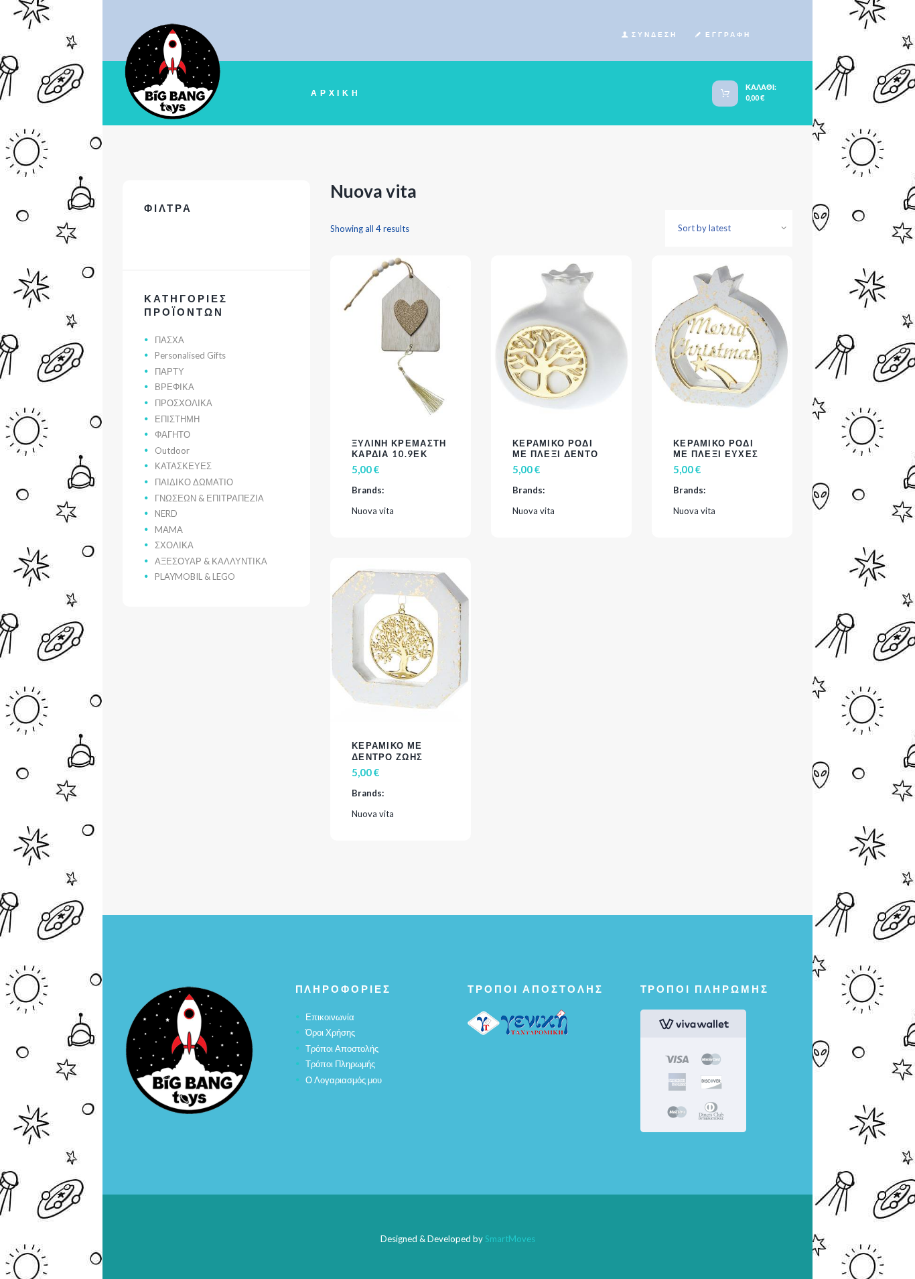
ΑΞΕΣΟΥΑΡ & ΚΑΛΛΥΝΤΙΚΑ (211, 561)
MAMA (169, 529)
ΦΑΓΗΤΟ (172, 434)
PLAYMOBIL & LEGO (195, 576)
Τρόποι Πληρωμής (340, 1063)
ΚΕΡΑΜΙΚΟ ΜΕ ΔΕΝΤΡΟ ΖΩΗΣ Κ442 (387, 757)
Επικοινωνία (329, 1017)
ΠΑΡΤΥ (169, 371)
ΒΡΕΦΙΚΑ (174, 386)
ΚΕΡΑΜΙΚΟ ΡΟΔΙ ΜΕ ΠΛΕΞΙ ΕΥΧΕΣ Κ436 (715, 454)
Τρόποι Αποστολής (341, 1048)
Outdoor (172, 450)
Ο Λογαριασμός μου (343, 1080)
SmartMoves (510, 1238)
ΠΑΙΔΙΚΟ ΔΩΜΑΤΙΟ (194, 482)
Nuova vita (373, 510)
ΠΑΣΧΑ (169, 339)
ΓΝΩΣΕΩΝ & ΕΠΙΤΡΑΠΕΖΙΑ (209, 498)
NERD (166, 513)
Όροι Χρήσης (330, 1032)
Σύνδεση (654, 34)
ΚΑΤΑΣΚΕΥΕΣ (183, 466)
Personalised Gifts (190, 355)
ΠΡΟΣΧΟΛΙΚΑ (183, 403)
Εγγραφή (728, 34)
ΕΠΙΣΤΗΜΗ (177, 419)
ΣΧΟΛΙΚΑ (174, 545)
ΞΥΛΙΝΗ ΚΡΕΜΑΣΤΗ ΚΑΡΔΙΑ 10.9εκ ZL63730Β (399, 454)
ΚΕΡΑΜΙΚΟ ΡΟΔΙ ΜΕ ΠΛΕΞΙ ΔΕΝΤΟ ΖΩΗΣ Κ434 (555, 454)
